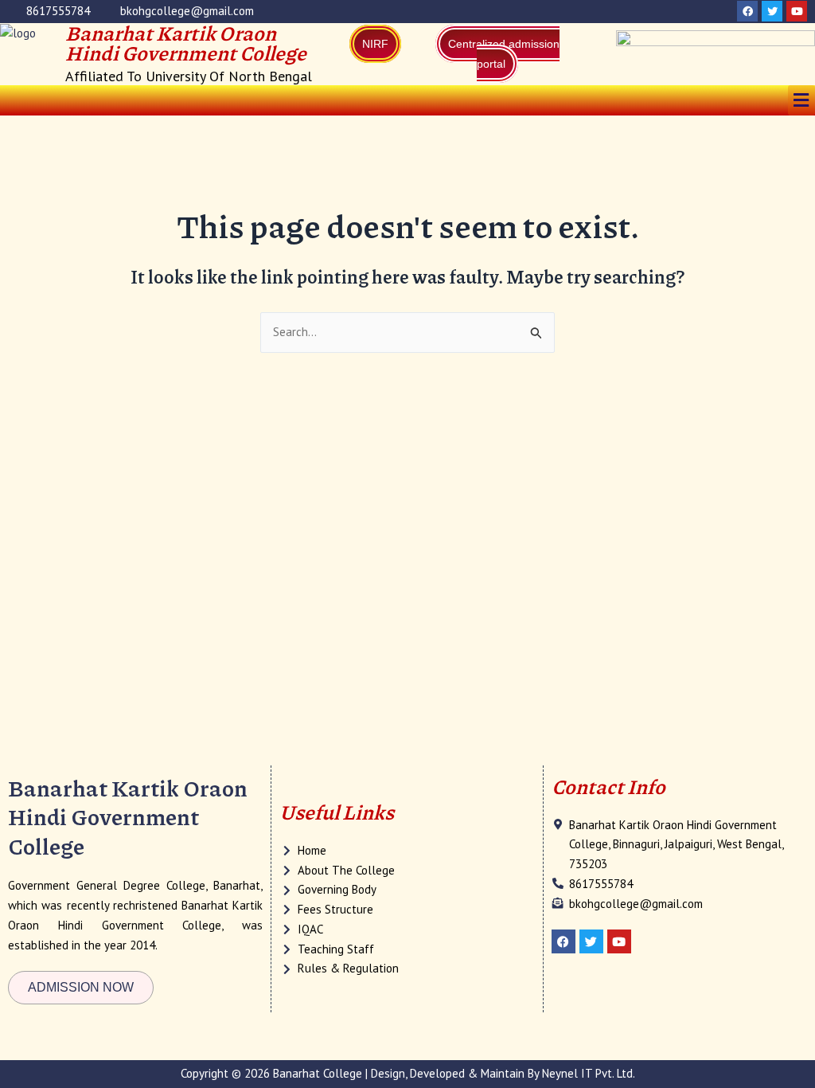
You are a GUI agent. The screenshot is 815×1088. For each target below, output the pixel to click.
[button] (801, 100)
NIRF (375, 43)
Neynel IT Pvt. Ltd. (588, 1073)
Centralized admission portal (504, 53)
